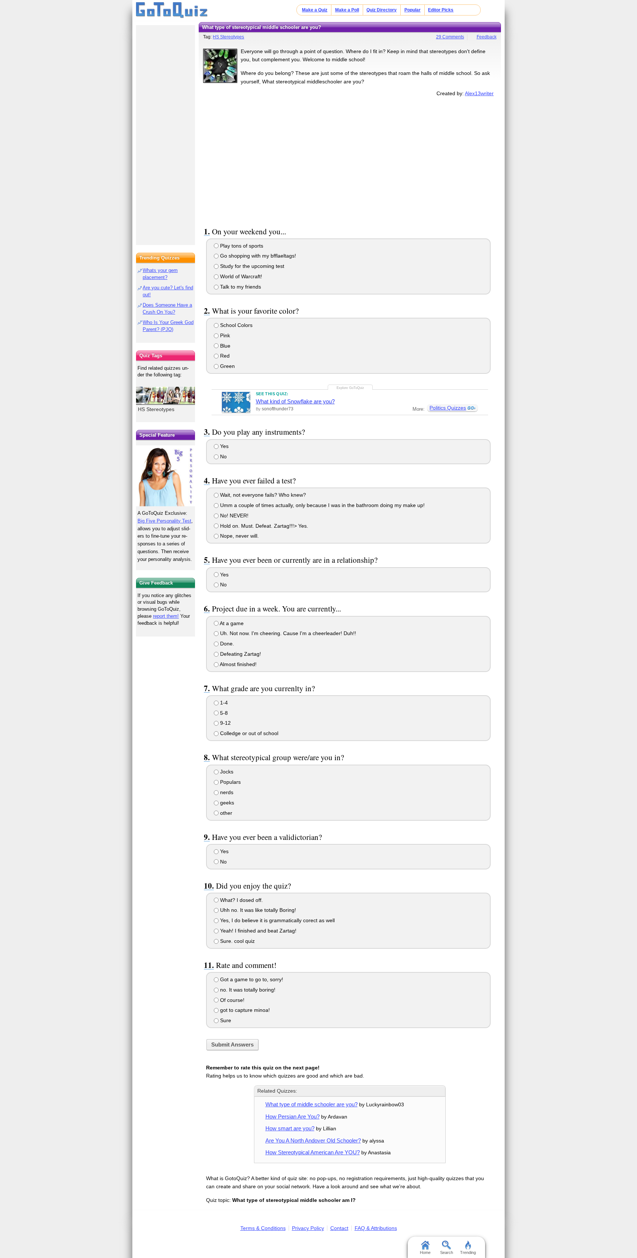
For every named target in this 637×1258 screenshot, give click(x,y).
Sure (225, 1020)
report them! (166, 616)
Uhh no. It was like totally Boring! (257, 910)
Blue (224, 346)
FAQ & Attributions (376, 1228)
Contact (339, 1228)
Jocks (226, 772)
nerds (226, 792)
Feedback (487, 36)
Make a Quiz (314, 10)
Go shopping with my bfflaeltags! (257, 256)
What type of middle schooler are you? (311, 1104)
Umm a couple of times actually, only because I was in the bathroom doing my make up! (322, 505)
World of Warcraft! (240, 276)
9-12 (225, 723)
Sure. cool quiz (237, 941)
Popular (412, 10)
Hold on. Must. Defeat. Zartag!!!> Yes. (263, 526)
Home (425, 1252)
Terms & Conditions (263, 1228)
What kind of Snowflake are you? (295, 401)
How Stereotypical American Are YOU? (312, 1152)
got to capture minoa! (244, 1010)
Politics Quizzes (447, 408)
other (225, 813)
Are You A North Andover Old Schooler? (313, 1140)
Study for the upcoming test (251, 266)
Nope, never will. (239, 536)
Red (224, 356)
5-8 (223, 713)
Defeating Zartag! (240, 654)
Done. (226, 644)
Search (446, 1252)
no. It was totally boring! (247, 990)
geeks (226, 803)
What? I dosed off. (241, 900)
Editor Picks (440, 10)
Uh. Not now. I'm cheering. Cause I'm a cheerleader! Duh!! (287, 633)
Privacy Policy (308, 1228)
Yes (224, 446)
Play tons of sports (241, 246)
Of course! (231, 1000)
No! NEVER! (233, 515)
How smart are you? (289, 1128)
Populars (230, 782)
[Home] (172, 10)
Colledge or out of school (248, 733)
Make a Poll (347, 10)
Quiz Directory (381, 10)
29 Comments (450, 36)
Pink (224, 335)
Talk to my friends (240, 287)
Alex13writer (479, 93)
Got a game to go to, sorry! (251, 979)
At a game (231, 623)
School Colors (236, 325)
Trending (468, 1252)
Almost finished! (238, 664)
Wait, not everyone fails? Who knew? (262, 495)
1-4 (223, 703)
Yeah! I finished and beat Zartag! (257, 931)
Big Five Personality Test (164, 521)
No (223, 456)
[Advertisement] (350, 160)
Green (227, 366)
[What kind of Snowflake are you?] (236, 402)
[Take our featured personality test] (165, 475)
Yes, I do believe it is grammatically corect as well (277, 920)
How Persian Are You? (292, 1116)
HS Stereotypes (228, 36)
